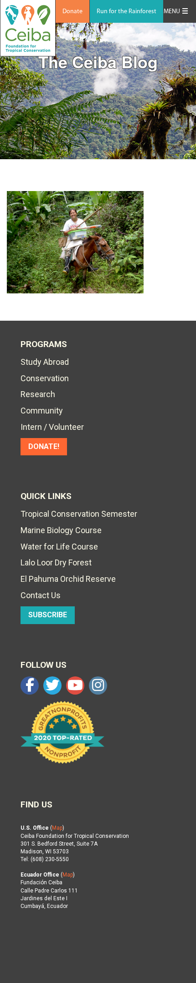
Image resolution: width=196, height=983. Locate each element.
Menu (172, 11)
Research (38, 394)
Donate (72, 11)
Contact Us (41, 595)
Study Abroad (45, 362)
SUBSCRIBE (47, 614)
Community (42, 410)
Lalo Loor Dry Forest (56, 562)
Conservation (45, 378)
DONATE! (43, 446)
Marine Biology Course (61, 530)
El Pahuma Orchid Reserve (68, 579)
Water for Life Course (59, 546)
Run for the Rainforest (126, 11)
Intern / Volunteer (52, 427)
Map (57, 828)
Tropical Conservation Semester (79, 514)
